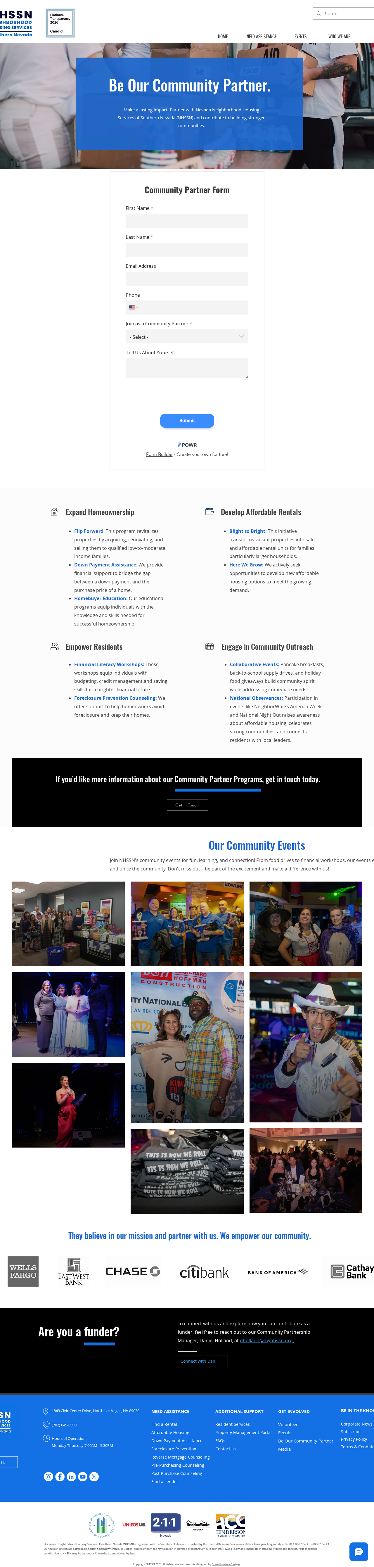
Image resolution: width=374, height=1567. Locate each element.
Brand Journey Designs (226, 1564)
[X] (94, 1476)
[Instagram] (48, 1476)
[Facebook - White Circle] (60, 1476)
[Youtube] (82, 1476)
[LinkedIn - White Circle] (71, 1476)
